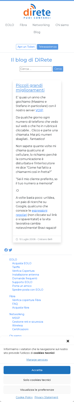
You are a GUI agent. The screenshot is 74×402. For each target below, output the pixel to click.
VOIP (39, 110)
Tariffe (16, 267)
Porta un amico (22, 286)
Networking (41, 25)
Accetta (37, 370)
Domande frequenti (24, 278)
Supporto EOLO (22, 282)
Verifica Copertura (23, 270)
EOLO (9, 25)
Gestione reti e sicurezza (27, 321)
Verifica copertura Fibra (26, 300)
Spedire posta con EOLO (27, 289)
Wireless (17, 325)
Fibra (23, 25)
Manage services (37, 359)
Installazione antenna (25, 274)
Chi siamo (62, 25)
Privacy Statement (46, 397)
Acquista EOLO (21, 263)
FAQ (15, 303)
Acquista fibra (20, 307)
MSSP (16, 318)
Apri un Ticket (26, 46)
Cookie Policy (24, 397)
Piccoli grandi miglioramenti (30, 87)
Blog (37, 32)
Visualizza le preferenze (37, 389)
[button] (68, 341)
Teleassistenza (48, 46)
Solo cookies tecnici (37, 380)
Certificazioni (20, 329)
